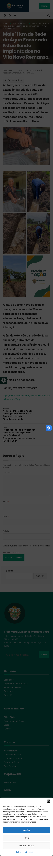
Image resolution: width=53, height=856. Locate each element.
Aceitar (26, 830)
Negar (26, 837)
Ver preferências (26, 845)
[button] (48, 801)
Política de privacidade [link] (25, 852)
